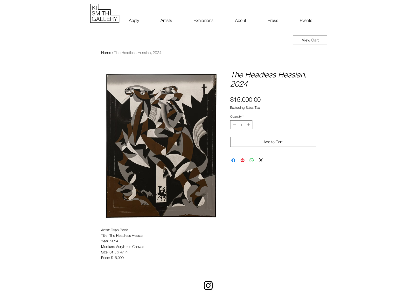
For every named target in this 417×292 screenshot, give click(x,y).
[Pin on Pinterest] (242, 160)
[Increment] (249, 125)
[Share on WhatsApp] (252, 160)
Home (106, 52)
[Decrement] (234, 125)
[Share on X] (261, 160)
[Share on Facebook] (233, 160)
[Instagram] (208, 285)
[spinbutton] (241, 125)
